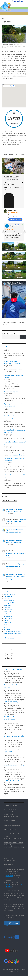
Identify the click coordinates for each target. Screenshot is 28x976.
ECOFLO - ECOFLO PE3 (11, 702)
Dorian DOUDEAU (15, 225)
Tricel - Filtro (8, 751)
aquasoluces (10, 509)
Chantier (6, 598)
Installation (9, 875)
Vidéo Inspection (9, 638)
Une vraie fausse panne (11, 392)
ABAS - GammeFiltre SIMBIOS (13, 670)
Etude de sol (7, 611)
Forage (6, 620)
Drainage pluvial (9, 603)
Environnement (9, 609)
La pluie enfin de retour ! (11, 347)
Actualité (6, 592)
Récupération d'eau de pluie (12, 633)
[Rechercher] (23, 337)
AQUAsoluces (17, 1)
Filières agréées (8, 618)
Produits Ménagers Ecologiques (13, 631)
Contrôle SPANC (9, 601)
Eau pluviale (7, 605)
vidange (8, 884)
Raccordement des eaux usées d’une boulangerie (12, 178)
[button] (4, 182)
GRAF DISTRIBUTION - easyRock (14, 766)
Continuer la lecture (19, 455)
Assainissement (8, 596)
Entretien (7, 607)
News (5, 627)
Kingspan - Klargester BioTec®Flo (14, 736)
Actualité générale (9, 594)
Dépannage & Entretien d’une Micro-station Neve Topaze (16, 577)
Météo (6, 625)
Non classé (7, 629)
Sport (5, 636)
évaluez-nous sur (14, 219)
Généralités (7, 622)
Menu (2, 18)
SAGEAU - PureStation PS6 (12, 781)
